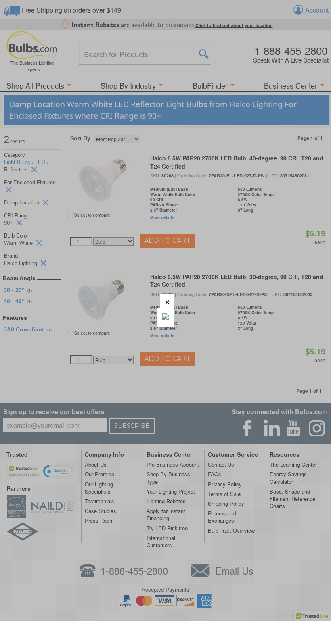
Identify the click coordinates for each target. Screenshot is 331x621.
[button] (167, 301)
